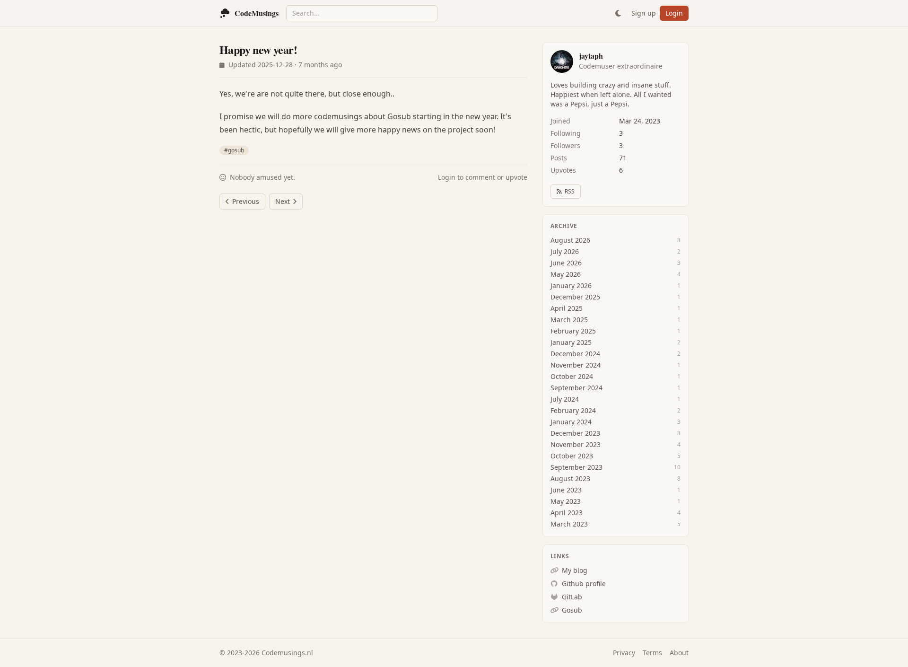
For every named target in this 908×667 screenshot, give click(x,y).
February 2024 (573, 410)
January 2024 (571, 421)
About (679, 652)
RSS (570, 191)
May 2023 (565, 501)
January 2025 (571, 342)
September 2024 (576, 387)
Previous (245, 201)
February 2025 (573, 330)
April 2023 (566, 512)
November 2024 (575, 364)
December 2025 (575, 296)
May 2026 (565, 274)
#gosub (234, 150)
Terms (652, 652)
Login (674, 13)
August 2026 (570, 240)
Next (282, 201)
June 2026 (566, 262)
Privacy (624, 652)
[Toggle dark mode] (618, 13)
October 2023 (571, 455)
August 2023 (570, 478)
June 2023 (566, 489)
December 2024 (575, 353)
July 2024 (564, 399)
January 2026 (571, 285)
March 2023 (569, 523)
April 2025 (566, 308)
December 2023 (575, 433)
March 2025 (569, 319)
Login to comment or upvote (482, 177)
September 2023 (576, 467)
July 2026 (564, 251)
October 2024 (571, 376)
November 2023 (575, 444)
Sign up (643, 13)
